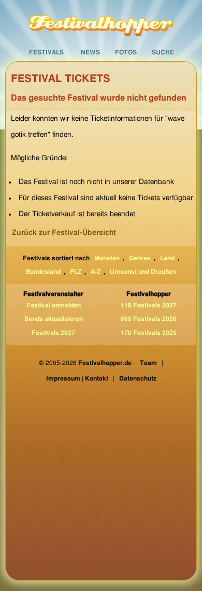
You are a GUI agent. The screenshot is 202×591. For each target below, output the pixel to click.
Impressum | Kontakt (77, 378)
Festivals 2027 (53, 333)
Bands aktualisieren (53, 319)
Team (148, 363)
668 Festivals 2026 (149, 319)
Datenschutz (137, 378)
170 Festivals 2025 (149, 333)
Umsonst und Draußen (143, 272)
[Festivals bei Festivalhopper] (101, 21)
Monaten (107, 258)
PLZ (75, 272)
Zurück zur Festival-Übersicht (64, 232)
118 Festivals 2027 (149, 305)
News (90, 52)
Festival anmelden (53, 305)
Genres (140, 258)
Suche (163, 52)
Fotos (126, 52)
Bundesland (43, 272)
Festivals (46, 52)
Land (167, 258)
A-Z (95, 272)
